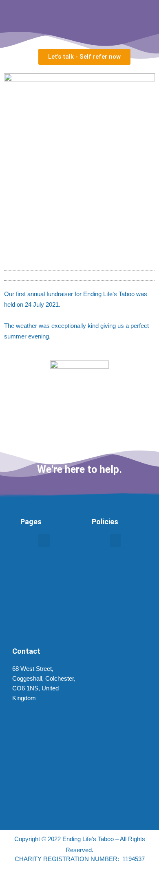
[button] (79, 277)
